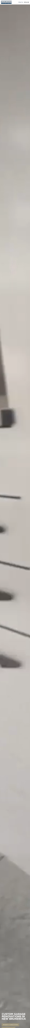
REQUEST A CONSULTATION (10, 1024)
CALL (19, 2)
